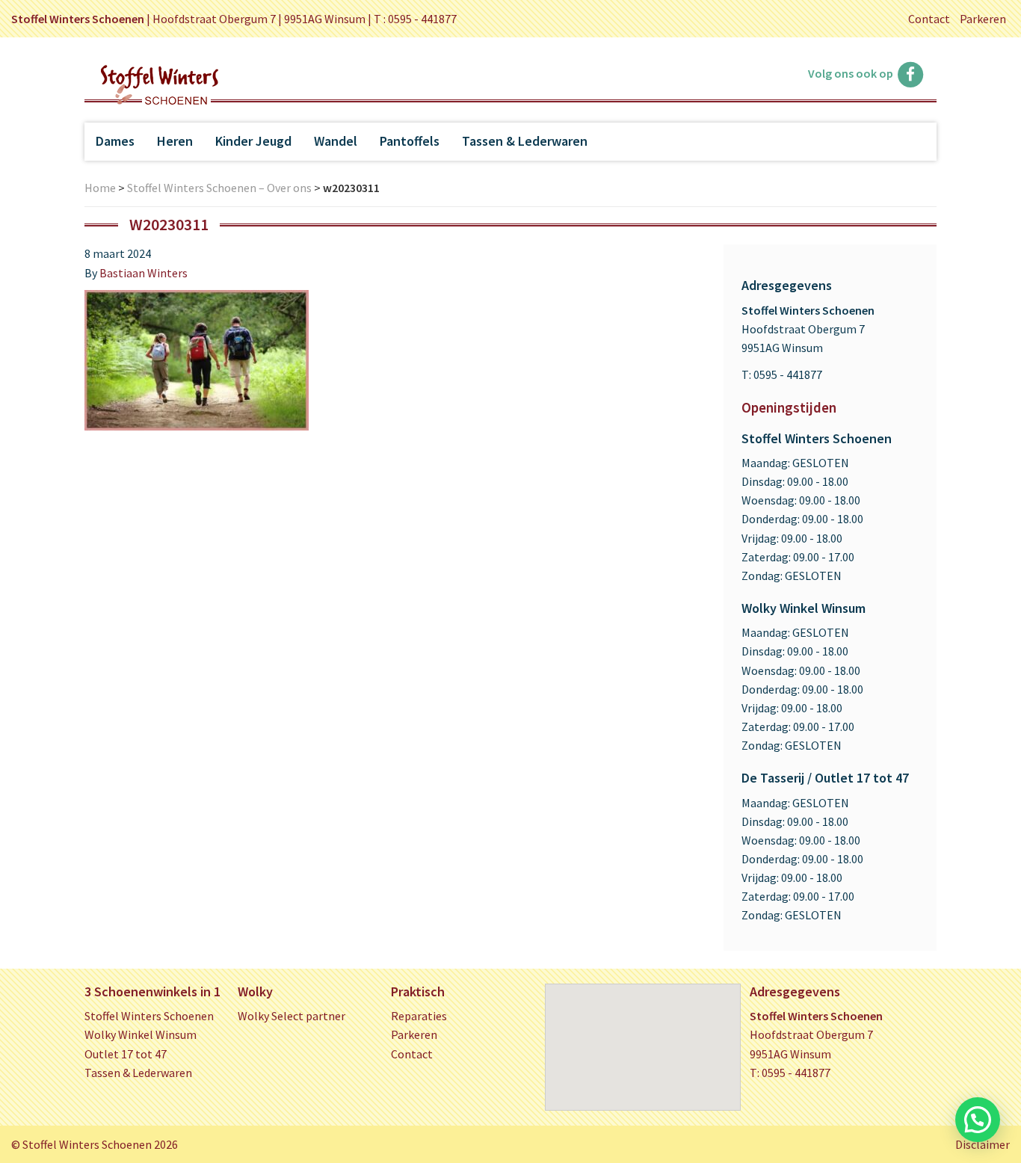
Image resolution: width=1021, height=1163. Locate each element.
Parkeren (983, 18)
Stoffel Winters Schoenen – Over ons (219, 187)
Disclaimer (982, 1144)
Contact (929, 18)
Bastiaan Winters (143, 272)
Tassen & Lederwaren (524, 140)
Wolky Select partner (291, 1015)
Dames (115, 140)
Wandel (335, 140)
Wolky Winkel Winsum (140, 1034)
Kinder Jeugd (253, 140)
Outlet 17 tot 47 (125, 1053)
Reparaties (419, 1015)
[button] (977, 1119)
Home (100, 187)
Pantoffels (409, 140)
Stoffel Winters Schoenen (149, 1015)
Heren (175, 140)
